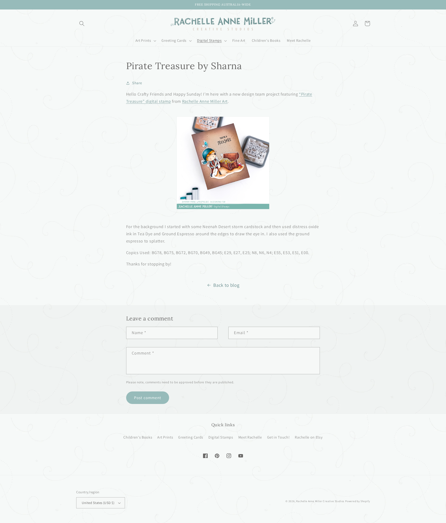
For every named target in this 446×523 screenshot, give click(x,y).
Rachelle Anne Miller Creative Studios (320, 501)
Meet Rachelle (250, 437)
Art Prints (165, 437)
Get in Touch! (278, 437)
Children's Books (137, 437)
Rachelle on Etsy (308, 437)
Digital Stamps (220, 437)
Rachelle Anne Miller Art (205, 101)
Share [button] (137, 83)
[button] (82, 23)
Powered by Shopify (357, 501)
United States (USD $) (98, 502)
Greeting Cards (190, 437)
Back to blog (226, 285)
